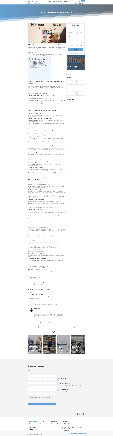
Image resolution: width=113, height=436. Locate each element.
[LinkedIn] (82, 3)
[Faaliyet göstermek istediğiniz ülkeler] (35, 378)
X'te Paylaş (52, 322)
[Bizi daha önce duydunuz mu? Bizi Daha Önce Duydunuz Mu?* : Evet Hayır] (49, 393)
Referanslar (75, 96)
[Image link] (33, 421)
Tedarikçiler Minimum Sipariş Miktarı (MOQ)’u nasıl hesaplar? (38, 65)
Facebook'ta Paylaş (44, 322)
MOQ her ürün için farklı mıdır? (35, 78)
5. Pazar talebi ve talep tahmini (35, 70)
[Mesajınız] (75, 41)
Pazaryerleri (76, 94)
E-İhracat (75, 79)
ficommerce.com (37, 309)
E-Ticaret (75, 81)
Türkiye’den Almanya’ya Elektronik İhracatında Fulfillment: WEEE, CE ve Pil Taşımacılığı (48, 348)
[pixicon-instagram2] (79, 414)
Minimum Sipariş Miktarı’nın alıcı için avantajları (37, 63)
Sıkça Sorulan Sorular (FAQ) (33, 75)
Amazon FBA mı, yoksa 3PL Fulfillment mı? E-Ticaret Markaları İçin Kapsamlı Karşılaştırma (34, 348)
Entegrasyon (76, 85)
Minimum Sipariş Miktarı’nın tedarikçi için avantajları (37, 61)
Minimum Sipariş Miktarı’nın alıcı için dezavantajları (37, 64)
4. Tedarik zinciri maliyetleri (34, 69)
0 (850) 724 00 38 (31, 3)
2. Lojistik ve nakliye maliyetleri (35, 67)
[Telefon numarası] (71, 35)
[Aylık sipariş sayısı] (49, 378)
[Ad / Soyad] (71, 31)
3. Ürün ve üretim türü (34, 68)
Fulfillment (75, 92)
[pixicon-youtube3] (81, 414)
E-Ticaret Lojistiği (75, 83)
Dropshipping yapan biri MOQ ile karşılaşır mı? (37, 77)
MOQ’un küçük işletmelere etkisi (34, 74)
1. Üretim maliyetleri (33, 66)
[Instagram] (84, 3)
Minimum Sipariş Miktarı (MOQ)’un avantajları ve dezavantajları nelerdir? (38, 60)
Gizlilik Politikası (31, 414)
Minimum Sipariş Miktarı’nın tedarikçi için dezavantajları (38, 62)
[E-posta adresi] (79, 31)
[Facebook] (79, 3)
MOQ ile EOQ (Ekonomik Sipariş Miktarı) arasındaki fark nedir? (39, 76)
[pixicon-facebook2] (83, 414)
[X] (69, 102)
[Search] (83, 74)
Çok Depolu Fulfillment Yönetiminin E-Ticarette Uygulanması (62, 348)
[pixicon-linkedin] (77, 414)
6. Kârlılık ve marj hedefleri (34, 71)
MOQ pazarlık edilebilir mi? (34, 79)
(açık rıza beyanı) (30, 401)
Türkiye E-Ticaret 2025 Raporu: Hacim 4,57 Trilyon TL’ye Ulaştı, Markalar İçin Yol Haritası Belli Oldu (77, 348)
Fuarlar (76, 90)
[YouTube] (81, 3)
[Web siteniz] (35, 393)
